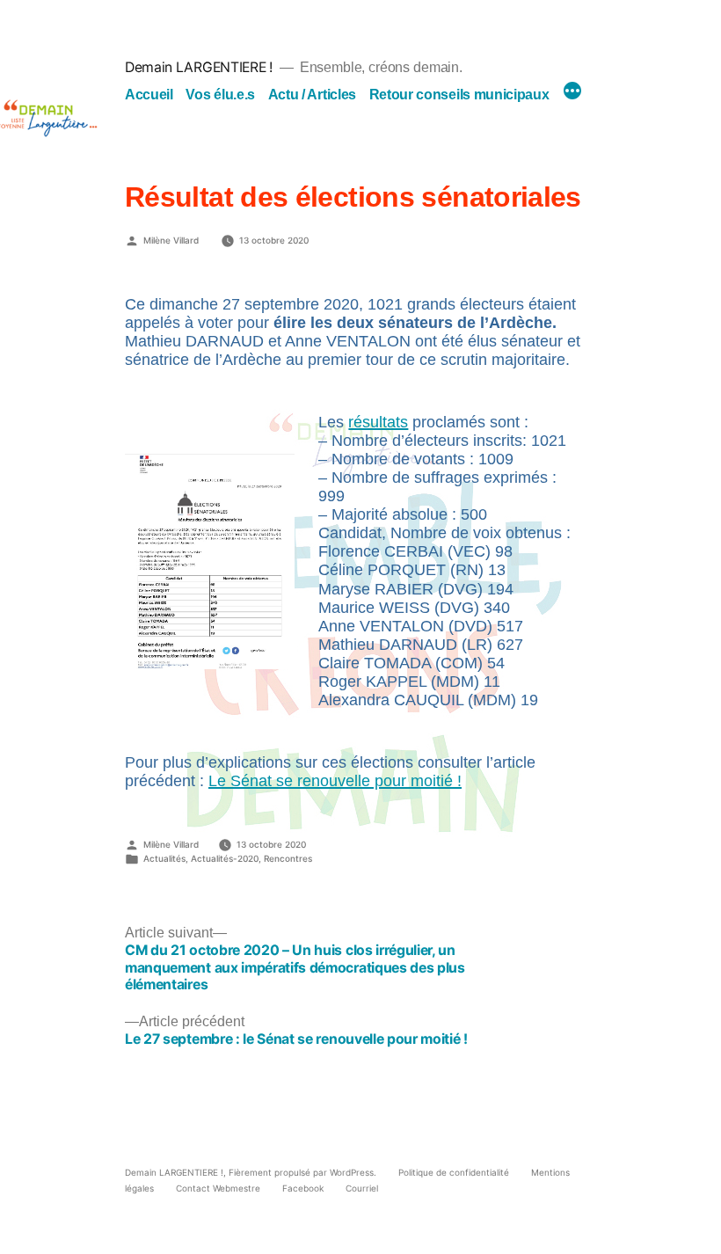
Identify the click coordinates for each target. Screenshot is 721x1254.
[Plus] (572, 92)
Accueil (149, 94)
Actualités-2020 (225, 858)
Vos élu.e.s (220, 94)
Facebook (303, 1188)
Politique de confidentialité (453, 1172)
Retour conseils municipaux (459, 94)
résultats (378, 422)
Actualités (164, 858)
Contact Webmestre (218, 1188)
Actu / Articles (312, 94)
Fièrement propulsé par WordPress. (304, 1172)
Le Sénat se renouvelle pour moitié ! (335, 781)
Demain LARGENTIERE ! (199, 67)
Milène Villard (171, 239)
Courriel (362, 1188)
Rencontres (288, 858)
